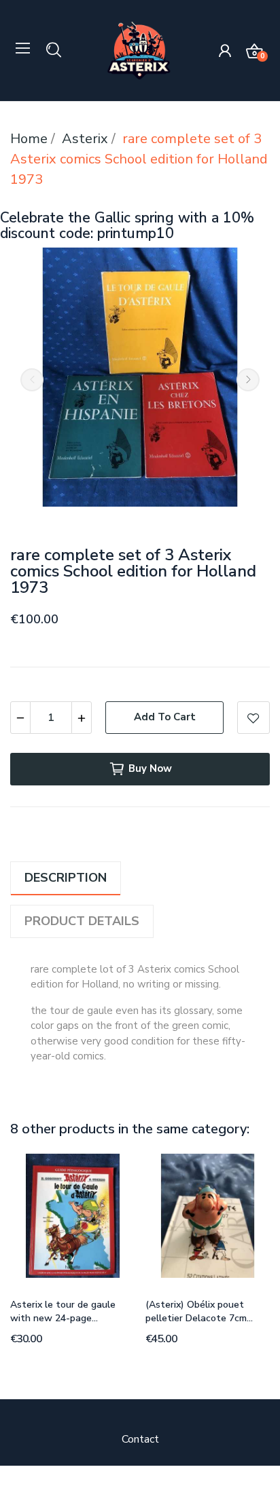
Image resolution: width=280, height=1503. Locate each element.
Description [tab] (65, 878)
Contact (140, 1439)
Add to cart (165, 717)
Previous (31, 379)
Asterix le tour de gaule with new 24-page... (63, 1311)
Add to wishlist (253, 717)
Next (248, 379)
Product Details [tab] (81, 921)
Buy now (150, 768)
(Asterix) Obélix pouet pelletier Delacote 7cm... (199, 1311)
